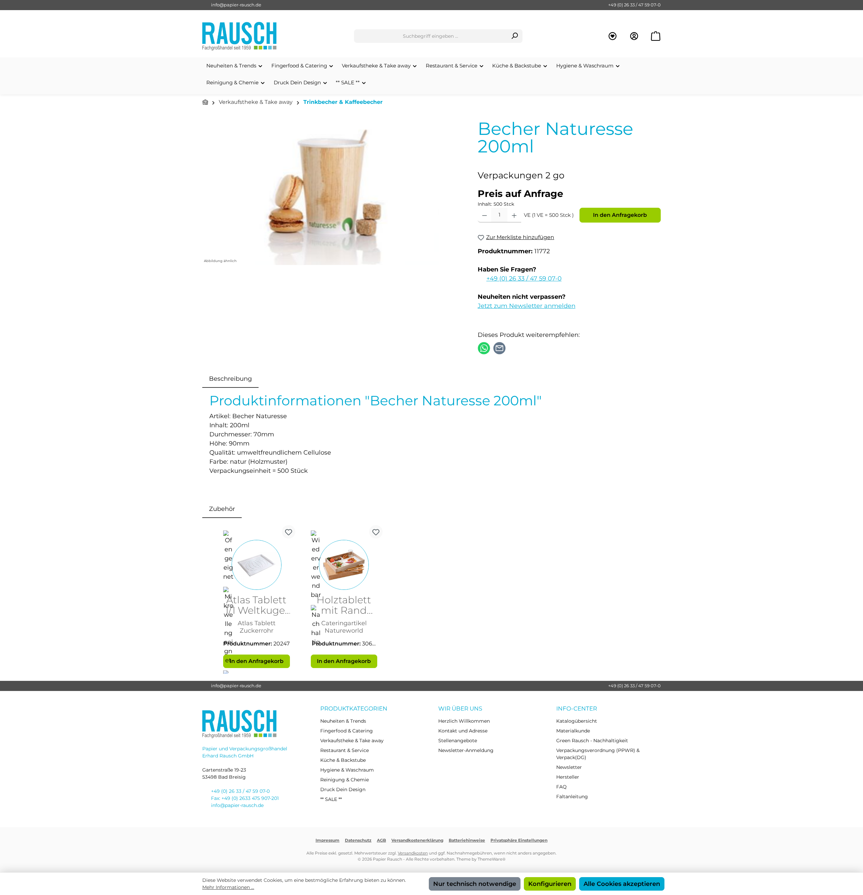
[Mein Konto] (634, 36)
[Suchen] (515, 36)
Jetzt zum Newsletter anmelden (526, 306)
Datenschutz (358, 840)
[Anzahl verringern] (485, 215)
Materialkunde (573, 731)
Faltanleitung (572, 796)
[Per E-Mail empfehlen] (499, 347)
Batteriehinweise (467, 840)
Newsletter (569, 767)
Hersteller (567, 777)
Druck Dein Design (342, 789)
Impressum (327, 840)
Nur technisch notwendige (474, 884)
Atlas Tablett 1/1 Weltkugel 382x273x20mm (256, 605)
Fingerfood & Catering (346, 731)
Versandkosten (413, 853)
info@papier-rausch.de (236, 4)
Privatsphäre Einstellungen (518, 840)
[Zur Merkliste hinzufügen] (288, 532)
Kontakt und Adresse (462, 731)
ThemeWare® (492, 859)
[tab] (230, 379)
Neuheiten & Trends (343, 721)
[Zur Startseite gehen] (239, 36)
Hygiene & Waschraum (347, 770)
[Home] (205, 102)
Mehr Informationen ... (228, 887)
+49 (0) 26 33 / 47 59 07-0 (634, 4)
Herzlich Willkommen (464, 721)
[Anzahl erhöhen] (514, 215)
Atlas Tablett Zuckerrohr (256, 626)
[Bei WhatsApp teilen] (484, 347)
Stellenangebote (457, 741)
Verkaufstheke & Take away (352, 741)
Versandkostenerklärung (417, 840)
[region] (333, 192)
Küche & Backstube (343, 760)
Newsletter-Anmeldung (466, 750)
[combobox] (430, 36)
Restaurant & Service (344, 750)
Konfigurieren (549, 884)
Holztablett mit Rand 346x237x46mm (344, 605)
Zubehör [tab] (222, 509)
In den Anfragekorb (620, 215)
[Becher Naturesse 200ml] (333, 192)
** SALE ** (331, 799)
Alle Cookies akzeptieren (622, 884)
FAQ (561, 787)
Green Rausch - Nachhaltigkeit (592, 741)
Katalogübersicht (576, 721)
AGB (381, 840)
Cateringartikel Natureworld (344, 626)
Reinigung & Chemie (344, 780)
